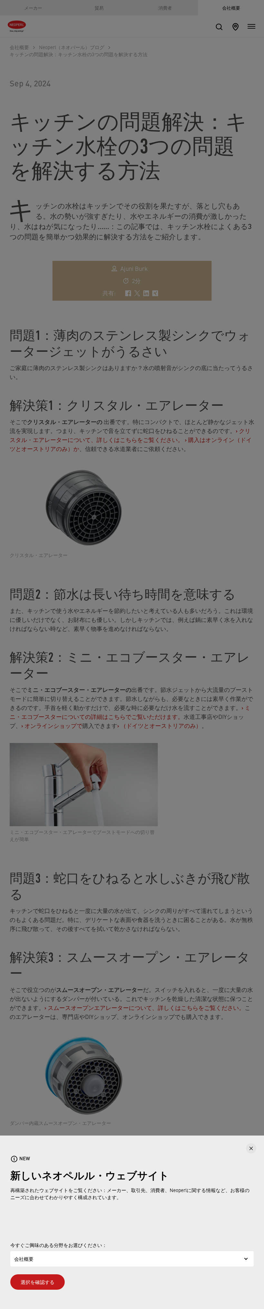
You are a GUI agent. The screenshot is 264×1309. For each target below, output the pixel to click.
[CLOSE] (251, 1148)
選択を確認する (37, 1281)
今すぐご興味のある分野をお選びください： (58, 1245)
